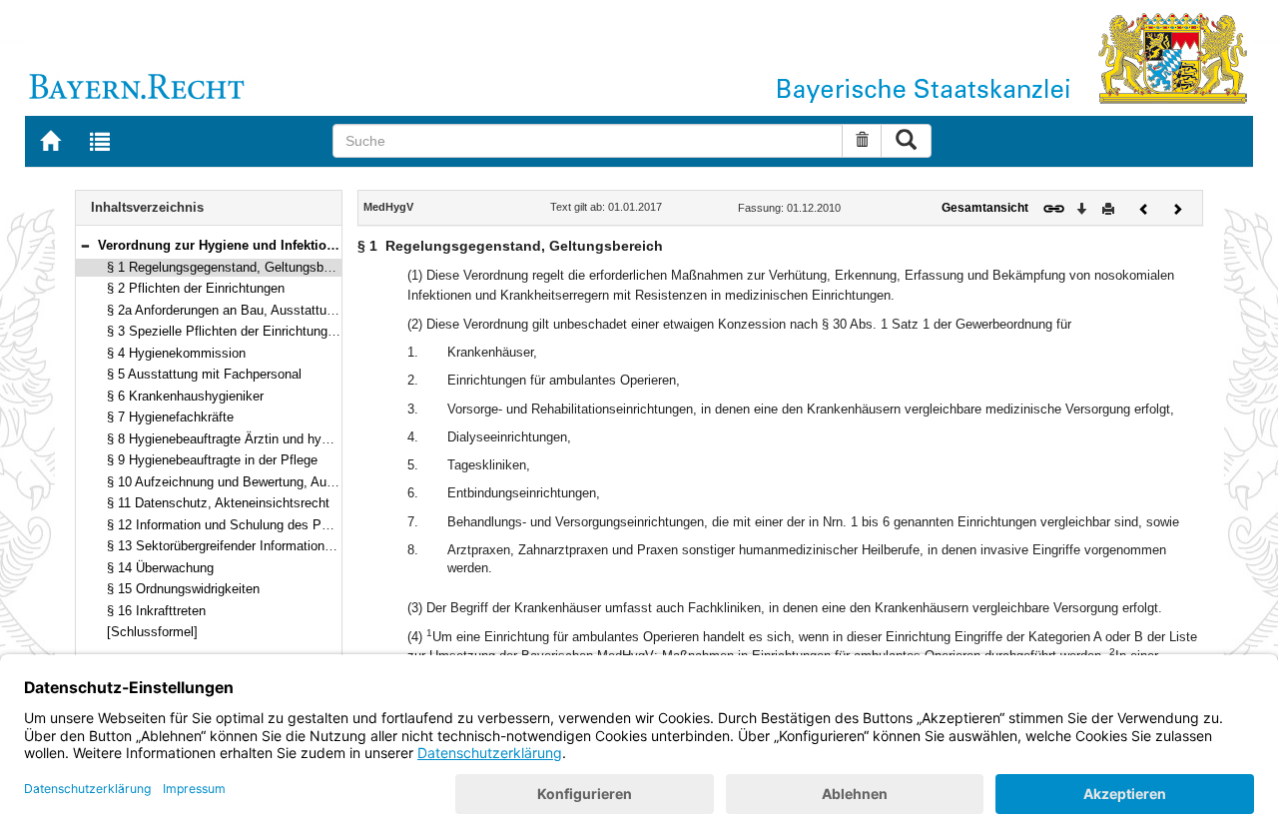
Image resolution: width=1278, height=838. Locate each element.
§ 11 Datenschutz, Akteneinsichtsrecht (218, 502)
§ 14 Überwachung (160, 567)
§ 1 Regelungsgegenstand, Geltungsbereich (232, 267)
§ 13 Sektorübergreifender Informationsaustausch (249, 545)
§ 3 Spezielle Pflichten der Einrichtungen (224, 331)
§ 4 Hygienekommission (176, 353)
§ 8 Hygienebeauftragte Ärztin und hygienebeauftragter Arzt (277, 438)
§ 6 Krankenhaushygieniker (185, 396)
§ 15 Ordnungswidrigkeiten (183, 588)
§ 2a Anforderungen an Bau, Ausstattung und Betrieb (258, 310)
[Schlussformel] (152, 631)
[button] (85, 245)
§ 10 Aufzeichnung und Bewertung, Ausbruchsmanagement (277, 481)
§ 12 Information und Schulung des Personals (238, 524)
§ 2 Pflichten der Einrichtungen (196, 288)
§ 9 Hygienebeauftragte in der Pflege (212, 459)
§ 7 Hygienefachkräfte (170, 417)
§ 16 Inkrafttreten (156, 610)
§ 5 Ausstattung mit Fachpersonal (204, 374)
